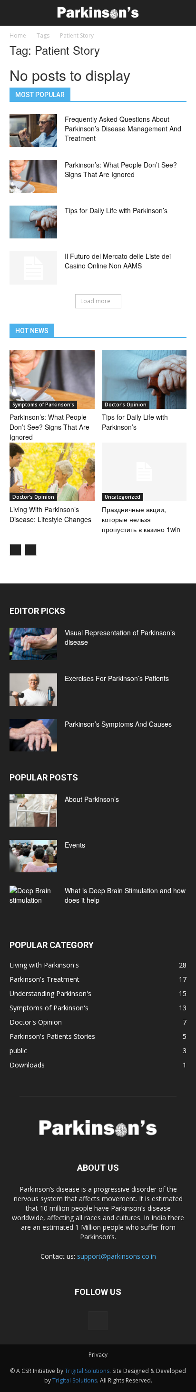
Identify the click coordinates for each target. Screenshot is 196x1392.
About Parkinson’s (92, 799)
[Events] (33, 856)
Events (75, 844)
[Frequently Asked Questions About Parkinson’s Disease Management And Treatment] (33, 130)
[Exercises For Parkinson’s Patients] (33, 689)
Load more (95, 301)
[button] (182, 13)
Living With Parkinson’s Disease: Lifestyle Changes (50, 514)
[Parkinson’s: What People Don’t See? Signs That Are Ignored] (33, 176)
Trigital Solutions (87, 1371)
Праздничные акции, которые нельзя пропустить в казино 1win (141, 519)
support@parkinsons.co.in (116, 1256)
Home (18, 35)
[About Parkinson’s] (33, 810)
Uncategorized (122, 497)
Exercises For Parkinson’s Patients (117, 678)
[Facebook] (98, 1320)
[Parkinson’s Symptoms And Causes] (33, 735)
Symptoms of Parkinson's (43, 404)
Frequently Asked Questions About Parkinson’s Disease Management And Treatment (123, 128)
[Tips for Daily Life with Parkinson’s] (33, 222)
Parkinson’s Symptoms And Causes (118, 724)
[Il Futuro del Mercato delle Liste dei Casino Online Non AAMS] (33, 268)
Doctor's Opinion (126, 404)
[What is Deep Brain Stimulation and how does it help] (33, 902)
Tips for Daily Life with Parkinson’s (116, 210)
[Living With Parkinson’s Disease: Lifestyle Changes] (52, 472)
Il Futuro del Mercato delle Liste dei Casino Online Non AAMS (118, 260)
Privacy (98, 1355)
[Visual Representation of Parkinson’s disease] (33, 644)
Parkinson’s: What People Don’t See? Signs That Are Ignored (121, 169)
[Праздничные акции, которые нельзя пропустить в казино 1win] (144, 472)
